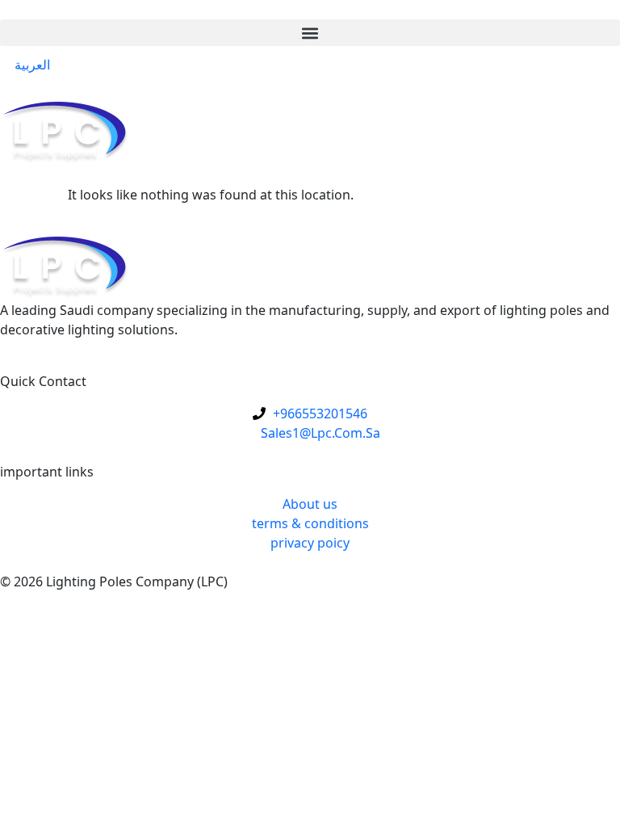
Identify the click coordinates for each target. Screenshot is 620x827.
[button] (310, 32)
